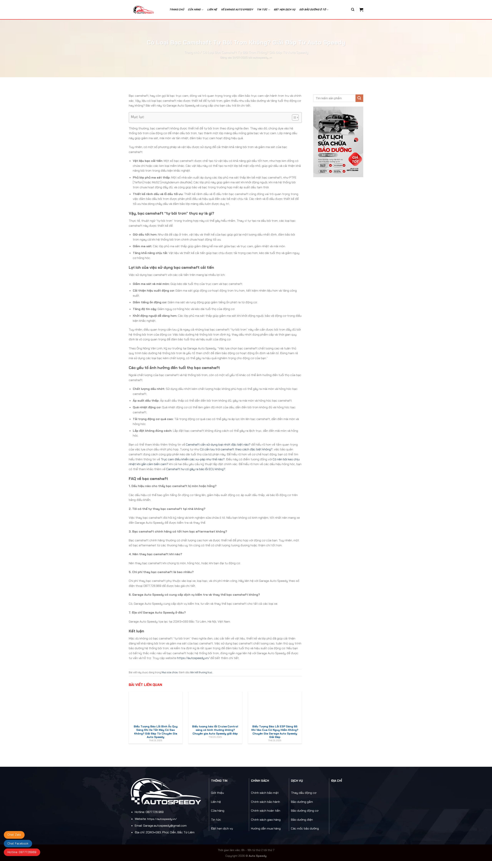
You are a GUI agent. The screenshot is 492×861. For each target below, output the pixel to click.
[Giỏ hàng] (361, 9)
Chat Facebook (17, 843)
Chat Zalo (14, 835)
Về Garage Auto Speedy (237, 9)
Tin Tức (262, 9)
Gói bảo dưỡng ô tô (313, 9)
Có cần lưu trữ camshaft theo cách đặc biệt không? (236, 449)
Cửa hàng (194, 9)
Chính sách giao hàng (266, 820)
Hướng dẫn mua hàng (266, 828)
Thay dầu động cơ (303, 793)
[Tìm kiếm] (352, 9)
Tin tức (216, 820)
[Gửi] (359, 98)
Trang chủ (177, 9)
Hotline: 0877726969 (22, 852)
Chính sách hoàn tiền (265, 811)
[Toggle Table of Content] (293, 117)
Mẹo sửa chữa (170, 672)
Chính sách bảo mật (265, 793)
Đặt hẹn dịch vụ (284, 9)
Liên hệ (212, 9)
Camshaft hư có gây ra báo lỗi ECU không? (195, 469)
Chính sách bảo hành (265, 802)
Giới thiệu (217, 793)
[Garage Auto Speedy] (146, 9)
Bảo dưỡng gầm (302, 802)
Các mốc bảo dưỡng (305, 828)
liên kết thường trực (201, 672)
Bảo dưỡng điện (302, 820)
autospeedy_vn (262, 57)
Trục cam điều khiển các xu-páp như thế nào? (193, 459)
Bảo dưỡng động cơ (304, 811)
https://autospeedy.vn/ (193, 658)
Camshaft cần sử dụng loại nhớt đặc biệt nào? (218, 444)
